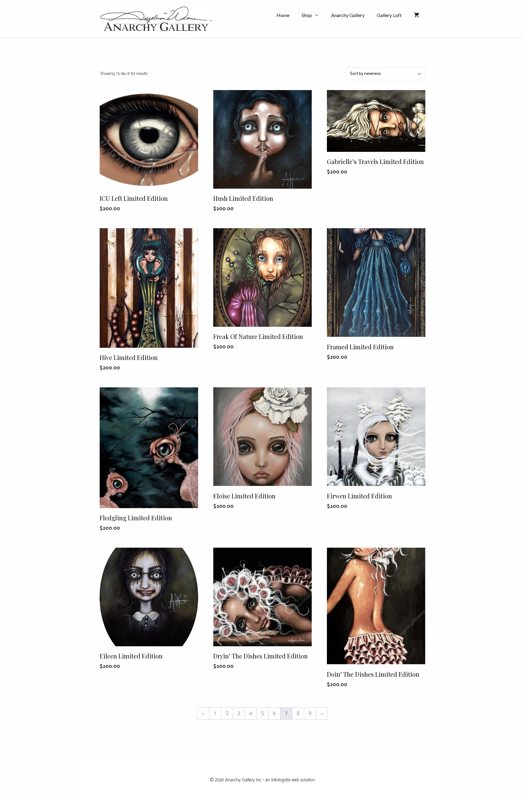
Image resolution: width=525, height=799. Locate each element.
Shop (307, 15)
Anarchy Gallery (348, 15)
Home (283, 15)
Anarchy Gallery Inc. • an (248, 780)
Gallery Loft (389, 15)
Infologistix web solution (293, 780)
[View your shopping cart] (416, 15)
